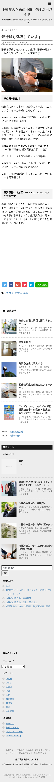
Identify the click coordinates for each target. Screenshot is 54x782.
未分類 (9, 703)
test (21, 460)
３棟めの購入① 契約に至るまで (35, 524)
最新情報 (10, 699)
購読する (9, 447)
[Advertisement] (27, 256)
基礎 (8, 690)
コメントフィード (14, 731)
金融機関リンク (40, 753)
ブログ (10, 293)
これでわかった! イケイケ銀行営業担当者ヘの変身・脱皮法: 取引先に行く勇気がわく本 (35, 409)
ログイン (10, 723)
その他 (9, 678)
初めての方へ (24, 753)
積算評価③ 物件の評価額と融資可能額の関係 (28, 606)
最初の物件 (25, 342)
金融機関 (10, 711)
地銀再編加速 (16, 431)
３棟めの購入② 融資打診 (32, 503)
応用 (8, 695)
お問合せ (9, 750)
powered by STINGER (35, 777)
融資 (25, 293)
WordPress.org (13, 735)
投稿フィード (12, 727)
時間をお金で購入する (31, 363)
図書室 (18, 293)
